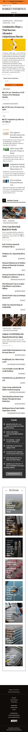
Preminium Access (14, 473)
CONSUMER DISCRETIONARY (10, 103)
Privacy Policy (14, 702)
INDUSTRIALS (6, 89)
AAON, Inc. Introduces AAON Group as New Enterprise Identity (13, 94)
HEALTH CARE (6, 22)
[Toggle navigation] (14, 15)
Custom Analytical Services (14, 717)
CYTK (13, 22)
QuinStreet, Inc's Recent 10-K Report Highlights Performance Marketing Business (14, 465)
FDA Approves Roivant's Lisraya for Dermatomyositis (17, 134)
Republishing (14, 705)
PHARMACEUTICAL (8, 20)
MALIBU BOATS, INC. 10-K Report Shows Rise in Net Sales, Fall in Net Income (14, 426)
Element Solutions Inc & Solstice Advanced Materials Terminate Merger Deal (13, 265)
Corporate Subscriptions (14, 715)
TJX (4, 116)
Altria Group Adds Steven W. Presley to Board (17, 150)
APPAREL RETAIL (17, 328)
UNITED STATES (18, 20)
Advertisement (14, 707)
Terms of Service (14, 700)
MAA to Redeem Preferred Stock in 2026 (16, 182)
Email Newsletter (14, 713)
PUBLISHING (11, 220)
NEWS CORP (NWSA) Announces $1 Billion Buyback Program (13, 434)
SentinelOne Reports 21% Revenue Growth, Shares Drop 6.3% (17, 166)
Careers (14, 709)
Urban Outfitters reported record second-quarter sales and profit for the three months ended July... (14, 341)
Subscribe (14, 12)
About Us (14, 697)
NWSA (4, 220)
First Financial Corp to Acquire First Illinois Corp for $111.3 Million (13, 286)
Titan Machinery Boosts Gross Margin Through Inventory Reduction (12, 398)
